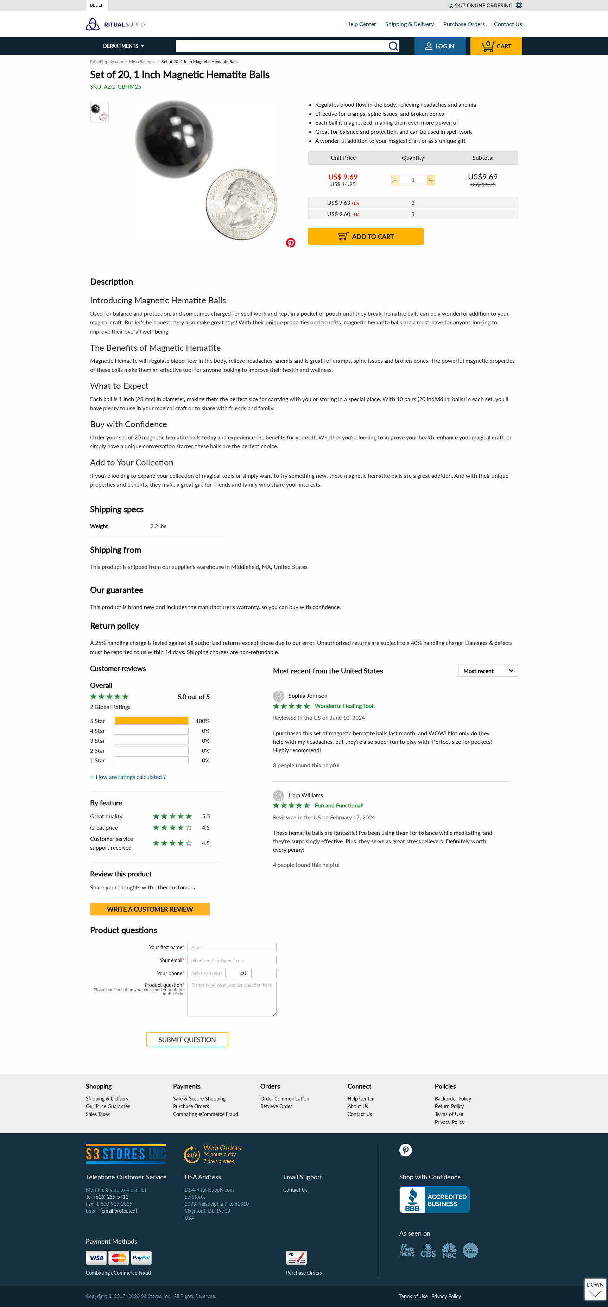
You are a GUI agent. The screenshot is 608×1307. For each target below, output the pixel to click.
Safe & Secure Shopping (199, 1099)
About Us (358, 1106)
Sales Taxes (98, 1114)
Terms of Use (449, 1114)
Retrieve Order (276, 1106)
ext (243, 973)
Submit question (187, 1039)
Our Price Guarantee (108, 1106)
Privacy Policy (449, 1122)
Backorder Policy (453, 1099)
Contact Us (508, 23)
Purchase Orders (464, 23)
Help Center (361, 23)
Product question (163, 985)
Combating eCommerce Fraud (205, 1114)
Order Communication (284, 1099)
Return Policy (449, 1106)
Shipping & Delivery (409, 23)
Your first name (165, 947)
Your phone (169, 973)
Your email (171, 960)
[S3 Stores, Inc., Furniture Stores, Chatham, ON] (434, 1199)
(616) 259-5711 (111, 1197)
